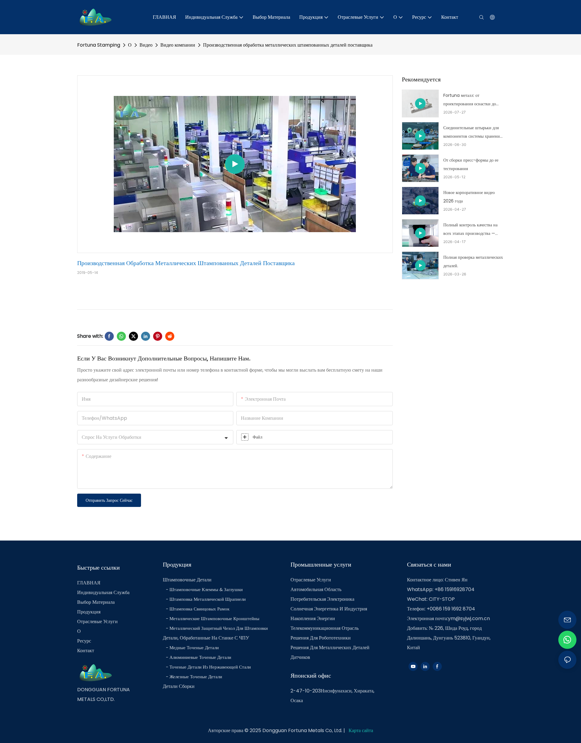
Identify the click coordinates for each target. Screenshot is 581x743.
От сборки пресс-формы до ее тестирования (470, 164)
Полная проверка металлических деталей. (473, 261)
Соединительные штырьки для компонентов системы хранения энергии (472, 132)
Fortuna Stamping (98, 44)
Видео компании (177, 44)
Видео (146, 44)
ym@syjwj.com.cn (469, 618)
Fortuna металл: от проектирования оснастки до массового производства (469, 100)
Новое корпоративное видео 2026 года (469, 196)
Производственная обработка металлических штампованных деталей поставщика (288, 44)
